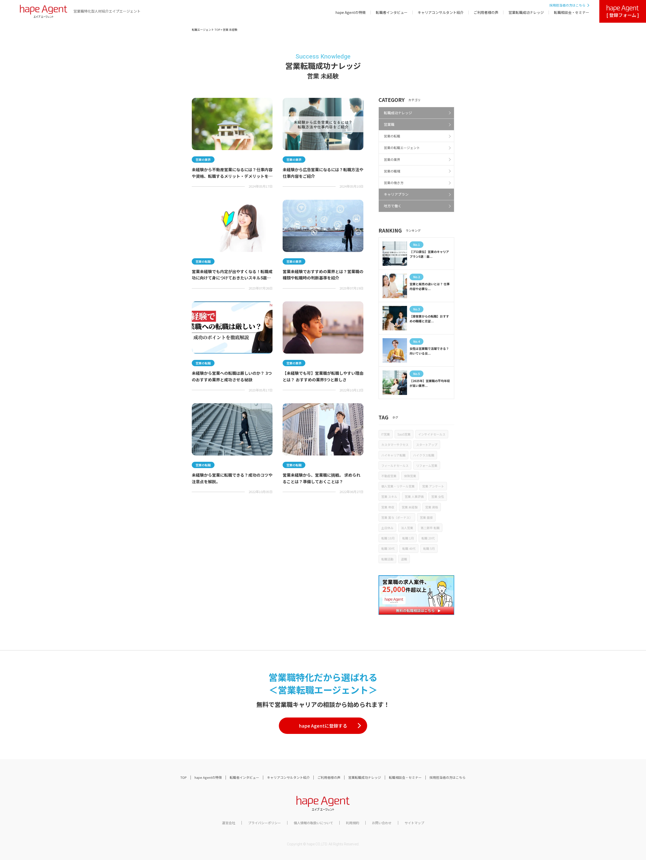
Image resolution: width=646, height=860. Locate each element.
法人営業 (407, 528)
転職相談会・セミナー (571, 12)
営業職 (389, 124)
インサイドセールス (431, 434)
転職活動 (387, 559)
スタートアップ (426, 444)
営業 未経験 (410, 507)
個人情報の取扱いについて (313, 822)
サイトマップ (414, 822)
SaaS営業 (404, 434)
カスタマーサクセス (395, 444)
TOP (183, 777)
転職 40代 (409, 548)
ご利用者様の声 (486, 12)
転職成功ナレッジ (398, 112)
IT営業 (385, 434)
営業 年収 (387, 507)
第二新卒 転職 (430, 528)
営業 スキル (389, 496)
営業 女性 (437, 496)
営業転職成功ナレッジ (526, 12)
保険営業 (410, 476)
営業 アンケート (433, 486)
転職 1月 (408, 538)
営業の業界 (392, 159)
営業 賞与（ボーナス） (396, 517)
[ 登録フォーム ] (622, 15)
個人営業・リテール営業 (398, 486)
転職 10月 (388, 538)
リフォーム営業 (426, 465)
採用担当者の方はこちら (567, 5)
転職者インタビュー (392, 12)
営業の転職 (392, 136)
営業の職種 (392, 171)
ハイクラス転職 (423, 455)
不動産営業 (388, 476)
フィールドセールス (395, 465)
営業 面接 (426, 517)
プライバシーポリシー (264, 822)
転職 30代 (388, 548)
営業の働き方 (393, 182)
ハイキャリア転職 (393, 455)
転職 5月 (429, 548)
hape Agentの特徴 (350, 12)
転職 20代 (428, 538)
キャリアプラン (396, 194)
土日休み (387, 528)
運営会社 (228, 822)
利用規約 (352, 822)
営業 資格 (431, 507)
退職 (404, 559)
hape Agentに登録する (323, 725)
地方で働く (392, 205)
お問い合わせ (382, 822)
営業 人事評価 (414, 496)
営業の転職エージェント (402, 147)
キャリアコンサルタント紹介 (441, 12)
